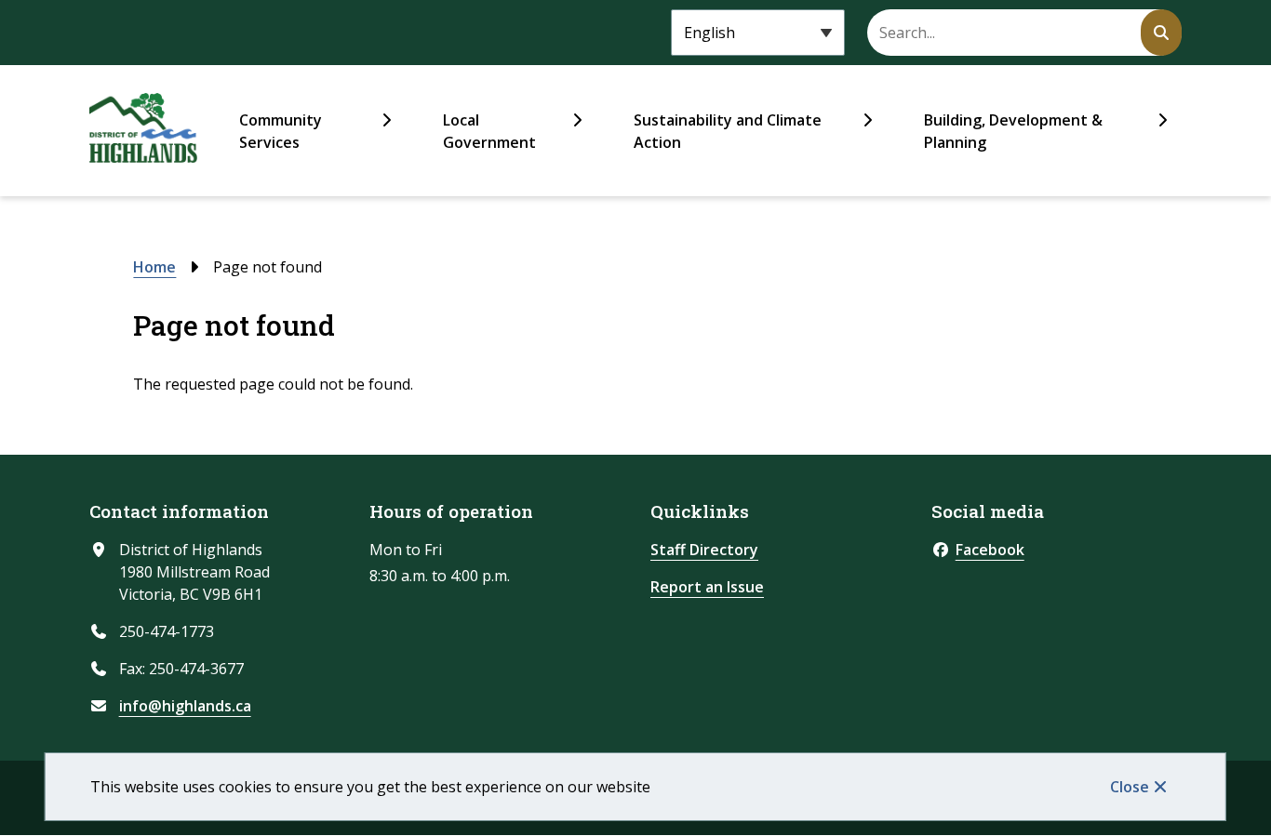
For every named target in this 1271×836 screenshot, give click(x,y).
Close (1129, 786)
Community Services (280, 131)
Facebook (990, 549)
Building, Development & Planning (1013, 131)
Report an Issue (707, 587)
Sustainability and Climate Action (728, 131)
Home (154, 267)
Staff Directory (704, 549)
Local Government (489, 131)
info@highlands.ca (185, 706)
